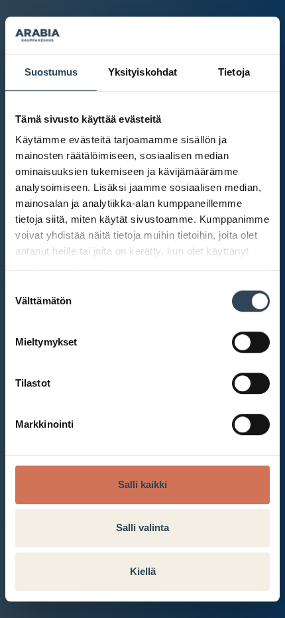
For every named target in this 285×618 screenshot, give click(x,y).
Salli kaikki (142, 484)
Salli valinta (142, 527)
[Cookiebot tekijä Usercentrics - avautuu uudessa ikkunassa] (212, 35)
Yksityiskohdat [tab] (142, 72)
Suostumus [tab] (51, 72)
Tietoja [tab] (234, 72)
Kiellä (143, 571)
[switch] (251, 342)
